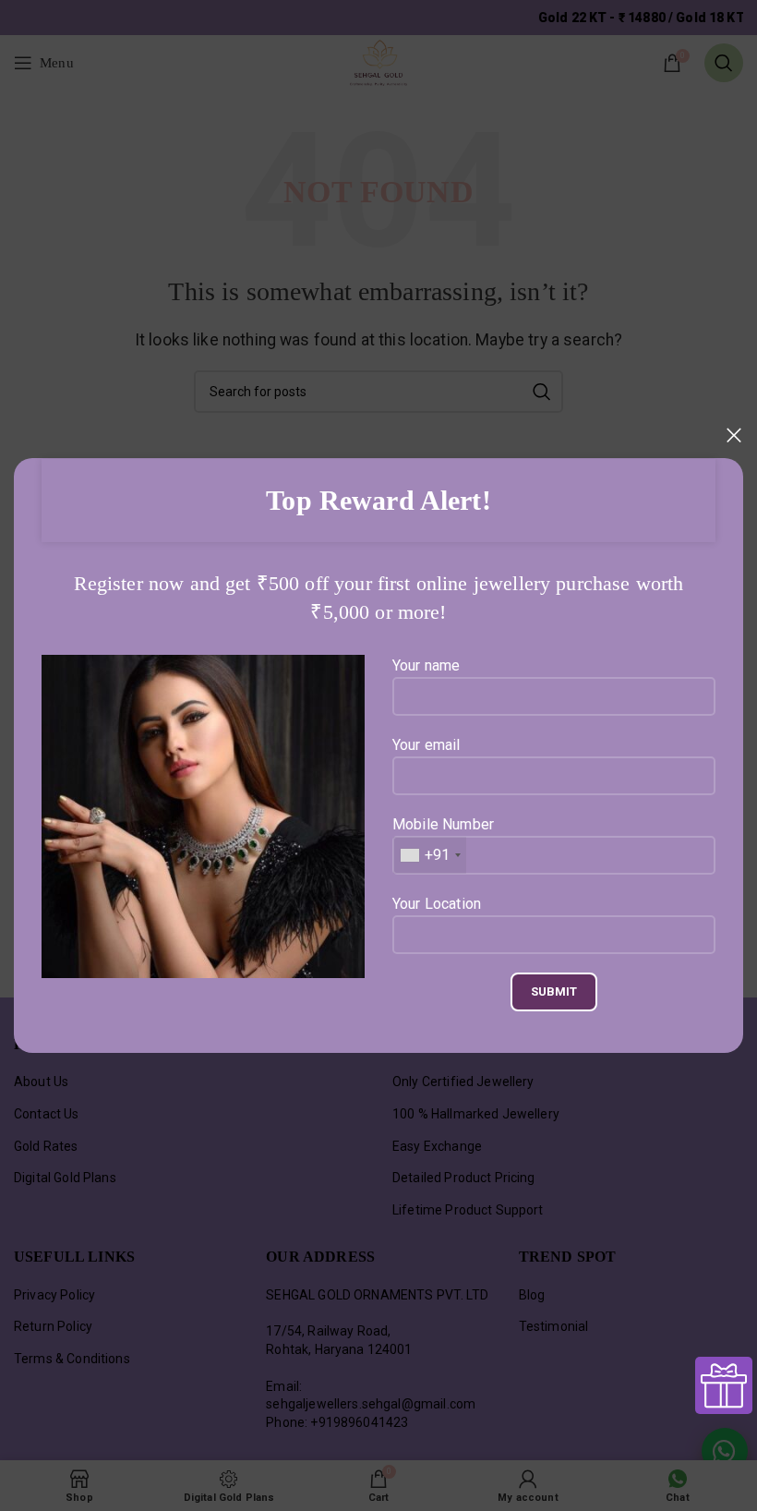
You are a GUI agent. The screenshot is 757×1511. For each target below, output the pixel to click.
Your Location (436, 904)
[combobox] (429, 855)
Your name (426, 665)
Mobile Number (443, 840)
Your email (426, 745)
